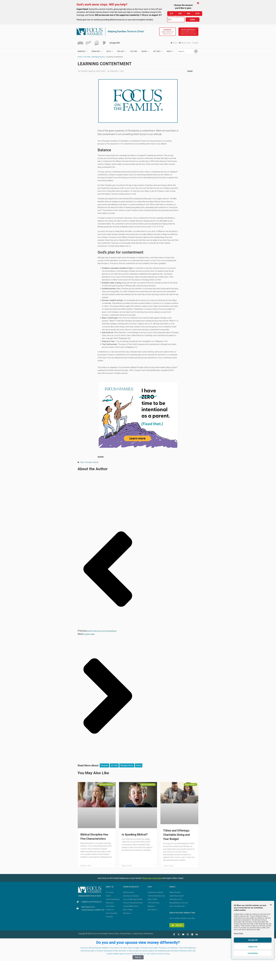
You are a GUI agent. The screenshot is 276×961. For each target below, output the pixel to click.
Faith (108, 51)
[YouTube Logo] (183, 934)
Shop (150, 887)
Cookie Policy (137, 934)
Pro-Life (120, 51)
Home (80, 57)
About (169, 51)
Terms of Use (113, 934)
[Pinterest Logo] (192, 934)
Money (95, 462)
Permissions (148, 934)
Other (192, 19)
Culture (133, 51)
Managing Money (98, 57)
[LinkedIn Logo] (197, 934)
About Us (109, 887)
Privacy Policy (125, 934)
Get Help (87, 57)
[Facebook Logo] (174, 934)
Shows (144, 51)
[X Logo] (179, 934)
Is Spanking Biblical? (135, 834)
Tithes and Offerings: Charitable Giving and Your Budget (176, 835)
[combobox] (184, 51)
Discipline (89, 462)
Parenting (96, 51)
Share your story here (152, 878)
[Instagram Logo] (188, 934)
